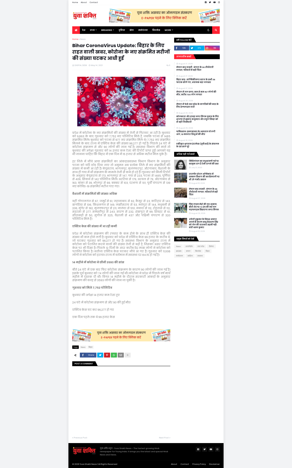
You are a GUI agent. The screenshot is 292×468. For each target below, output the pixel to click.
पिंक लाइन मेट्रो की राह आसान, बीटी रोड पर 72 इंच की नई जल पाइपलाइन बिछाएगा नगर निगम (204, 207)
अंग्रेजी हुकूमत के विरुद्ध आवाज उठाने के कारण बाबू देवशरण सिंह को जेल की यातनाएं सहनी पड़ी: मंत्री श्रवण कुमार (203, 223)
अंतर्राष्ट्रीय (189, 246)
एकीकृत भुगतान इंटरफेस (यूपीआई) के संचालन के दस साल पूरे (197, 145)
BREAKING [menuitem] (106, 30)
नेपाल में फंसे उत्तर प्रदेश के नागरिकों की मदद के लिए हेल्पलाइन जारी (197, 105)
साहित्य (190, 256)
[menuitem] (76, 30)
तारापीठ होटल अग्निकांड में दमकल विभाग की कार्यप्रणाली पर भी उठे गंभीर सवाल (204, 177)
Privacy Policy (199, 464)
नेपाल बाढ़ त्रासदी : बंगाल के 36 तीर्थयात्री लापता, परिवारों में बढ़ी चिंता (195, 68)
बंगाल (188, 251)
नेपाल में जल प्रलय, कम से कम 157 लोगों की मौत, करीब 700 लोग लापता (196, 93)
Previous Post (80, 437)
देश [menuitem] (83, 30)
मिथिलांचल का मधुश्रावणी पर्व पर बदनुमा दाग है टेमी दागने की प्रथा (204, 162)
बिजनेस (198, 251)
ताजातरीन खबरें (183, 56)
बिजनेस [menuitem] (156, 30)
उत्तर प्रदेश (200, 246)
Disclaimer (214, 464)
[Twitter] (100, 355)
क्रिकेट (211, 246)
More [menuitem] (168, 30)
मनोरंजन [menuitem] (143, 30)
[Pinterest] (107, 355)
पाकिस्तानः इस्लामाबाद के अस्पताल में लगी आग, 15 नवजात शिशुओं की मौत (195, 133)
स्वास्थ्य (200, 256)
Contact (94, 2)
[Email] (121, 355)
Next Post (164, 437)
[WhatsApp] (114, 355)
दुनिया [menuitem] (122, 30)
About (84, 2)
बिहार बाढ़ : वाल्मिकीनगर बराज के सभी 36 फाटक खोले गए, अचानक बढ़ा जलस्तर (195, 81)
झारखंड (178, 251)
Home (75, 2)
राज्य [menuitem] (92, 30)
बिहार (90, 347)
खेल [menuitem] (132, 30)
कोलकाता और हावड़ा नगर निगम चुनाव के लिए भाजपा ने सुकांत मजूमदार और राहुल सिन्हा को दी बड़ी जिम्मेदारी (197, 119)
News (83, 39)
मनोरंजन (179, 256)
